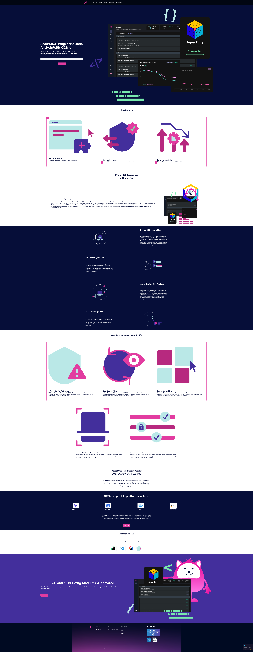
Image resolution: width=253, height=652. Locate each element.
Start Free (126, 525)
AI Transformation (109, 2)
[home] (85, 2)
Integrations (98, 629)
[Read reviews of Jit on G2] (153, 632)
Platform (94, 2)
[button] (119, 2)
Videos (122, 633)
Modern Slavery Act (116, 648)
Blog (122, 630)
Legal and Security (107, 648)
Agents (100, 2)
